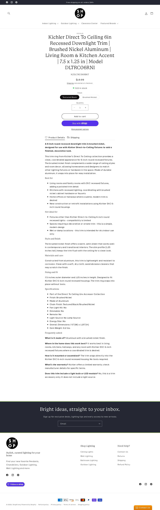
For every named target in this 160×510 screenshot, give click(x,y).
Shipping (70, 83)
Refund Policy (124, 464)
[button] (9, 13)
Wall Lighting (86, 456)
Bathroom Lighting (89, 460)
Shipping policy (83, 504)
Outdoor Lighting (88, 464)
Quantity (80, 103)
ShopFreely (17, 504)
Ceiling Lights (86, 452)
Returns (121, 456)
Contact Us (123, 452)
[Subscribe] (99, 424)
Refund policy (43, 504)
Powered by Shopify (29, 504)
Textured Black (70, 97)
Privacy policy (56, 504)
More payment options (80, 129)
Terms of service (70, 504)
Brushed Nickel (91, 97)
